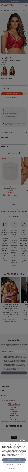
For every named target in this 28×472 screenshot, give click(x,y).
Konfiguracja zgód (14, 468)
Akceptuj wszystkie (14, 459)
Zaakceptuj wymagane (14, 464)
